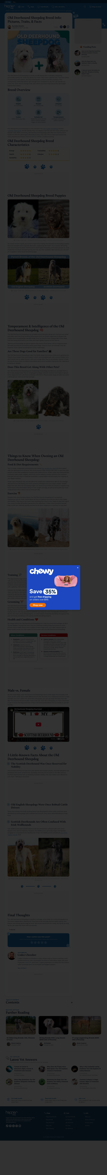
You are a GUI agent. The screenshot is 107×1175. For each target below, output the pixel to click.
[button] (78, 568)
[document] (53, 587)
